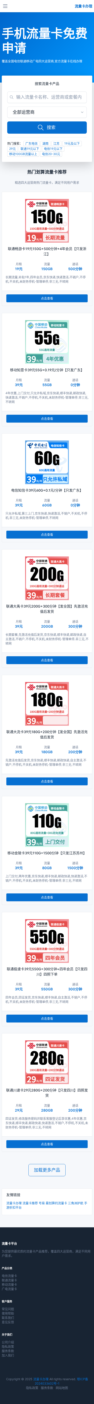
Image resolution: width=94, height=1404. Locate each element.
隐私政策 (8, 1346)
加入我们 (8, 1355)
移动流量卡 (9, 1284)
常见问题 (8, 1309)
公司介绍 (8, 1342)
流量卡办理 (14, 1203)
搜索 (51, 127)
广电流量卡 (9, 1289)
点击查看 (47, 298)
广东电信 (31, 143)
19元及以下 (72, 143)
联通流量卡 (9, 1280)
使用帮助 (8, 1313)
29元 (12, 148)
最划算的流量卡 (56, 1203)
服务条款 (8, 1351)
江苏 (56, 143)
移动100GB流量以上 (23, 154)
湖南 (45, 143)
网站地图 (62, 1388)
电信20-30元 (51, 154)
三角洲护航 (75, 1203)
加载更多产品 (47, 1170)
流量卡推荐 (30, 1203)
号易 (42, 1203)
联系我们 (8, 1317)
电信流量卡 (9, 1276)
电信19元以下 (53, 148)
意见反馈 (8, 1322)
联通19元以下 (30, 148)
